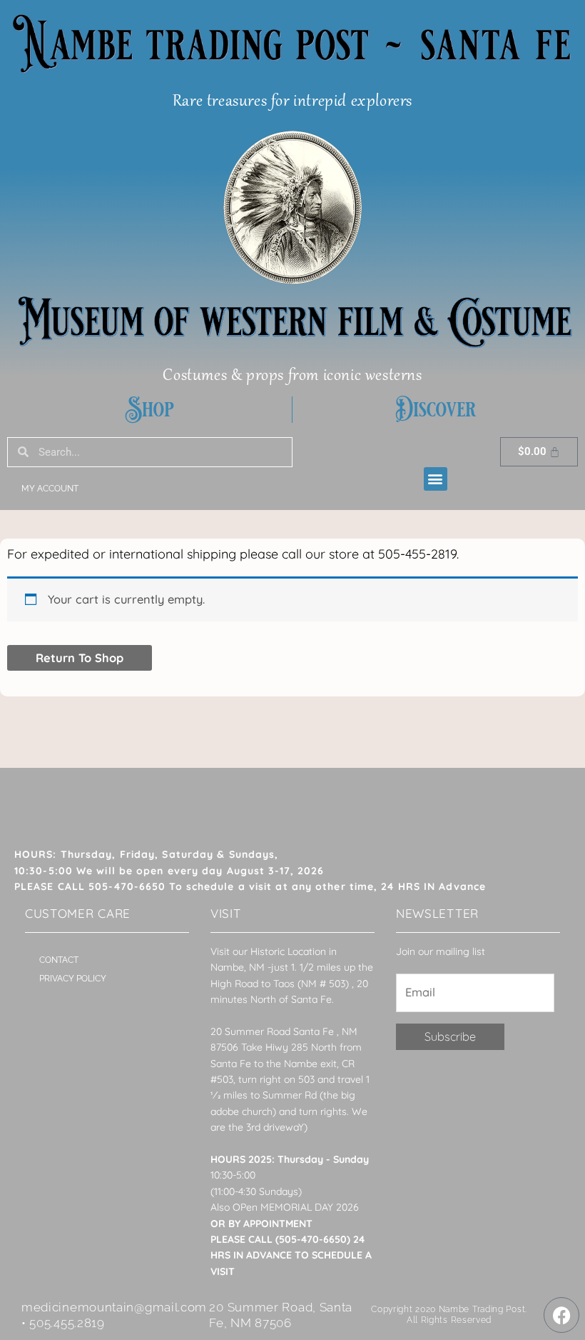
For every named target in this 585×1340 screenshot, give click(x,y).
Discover (435, 409)
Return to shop (79, 658)
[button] (435, 479)
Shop (149, 409)
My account (49, 489)
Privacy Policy (72, 979)
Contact (58, 960)
